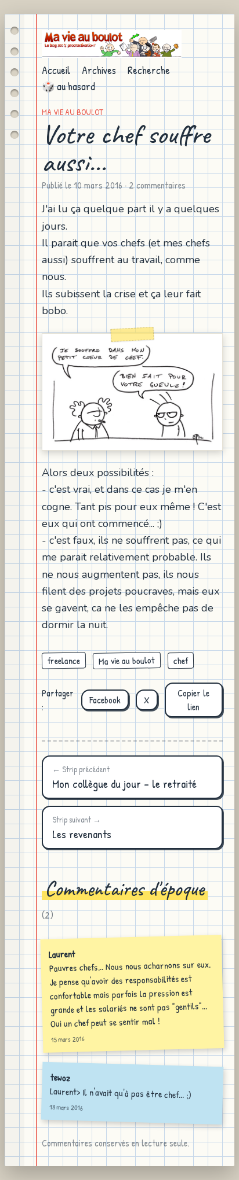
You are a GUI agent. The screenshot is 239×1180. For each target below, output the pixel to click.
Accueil (56, 70)
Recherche (149, 70)
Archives (99, 70)
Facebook (105, 700)
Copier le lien (193, 700)
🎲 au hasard (68, 86)
